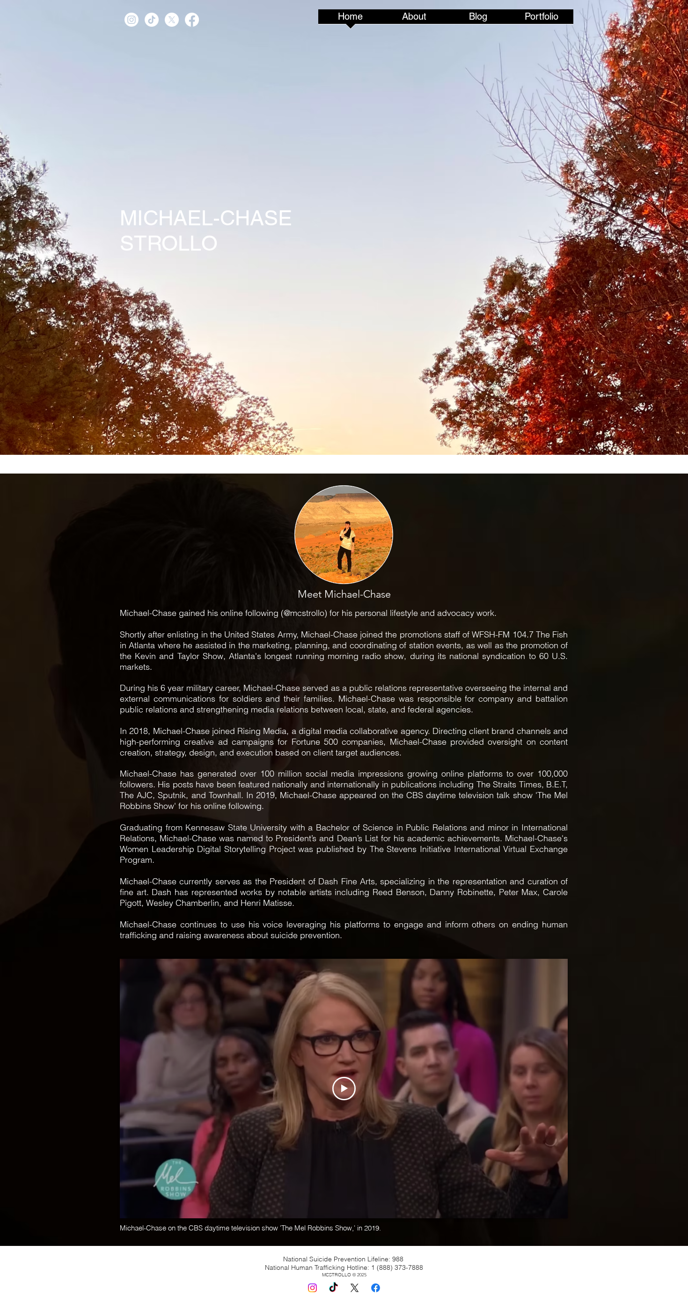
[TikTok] (152, 20)
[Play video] (344, 1088)
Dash (329, 881)
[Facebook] (192, 20)
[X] (172, 20)
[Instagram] (131, 20)
